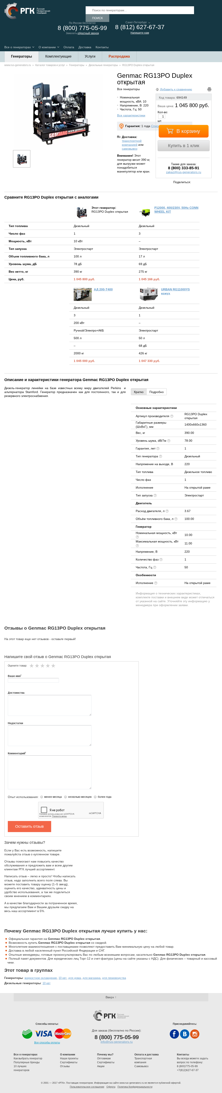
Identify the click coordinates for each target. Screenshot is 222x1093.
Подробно (156, 392)
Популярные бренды (27, 1062)
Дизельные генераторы (103, 65)
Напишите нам (140, 32)
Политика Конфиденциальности (135, 1086)
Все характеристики (131, 115)
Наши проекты (69, 1058)
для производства (114, 978)
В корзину (188, 131)
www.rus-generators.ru (17, 65)
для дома (74, 978)
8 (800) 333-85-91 (183, 168)
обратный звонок (88, 33)
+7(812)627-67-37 (188, 1070)
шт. (160, 121)
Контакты (102, 47)
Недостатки (15, 723)
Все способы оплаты (47, 1042)
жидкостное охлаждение (40, 978)
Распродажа (119, 56)
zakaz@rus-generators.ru (183, 172)
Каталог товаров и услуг (50, 65)
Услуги (90, 56)
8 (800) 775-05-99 (82, 28)
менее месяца (53, 796)
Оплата (69, 47)
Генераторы (21, 56)
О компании (47, 47)
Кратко (139, 392)
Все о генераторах (17, 47)
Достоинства (16, 692)
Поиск (97, 18)
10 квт (63, 978)
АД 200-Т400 (103, 289)
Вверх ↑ (111, 997)
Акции (100, 1066)
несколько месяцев (79, 796)
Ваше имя (14, 676)
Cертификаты (68, 1062)
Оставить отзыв (29, 826)
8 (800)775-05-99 (187, 1066)
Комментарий (17, 753)
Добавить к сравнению (176, 89)
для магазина (91, 978)
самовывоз (129, 148)
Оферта (110, 1086)
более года (104, 796)
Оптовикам (104, 1058)
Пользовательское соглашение (87, 1086)
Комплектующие (58, 56)
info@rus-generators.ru (117, 1041)
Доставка (84, 47)
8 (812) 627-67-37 (140, 27)
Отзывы (65, 1066)
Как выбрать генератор (28, 1058)
